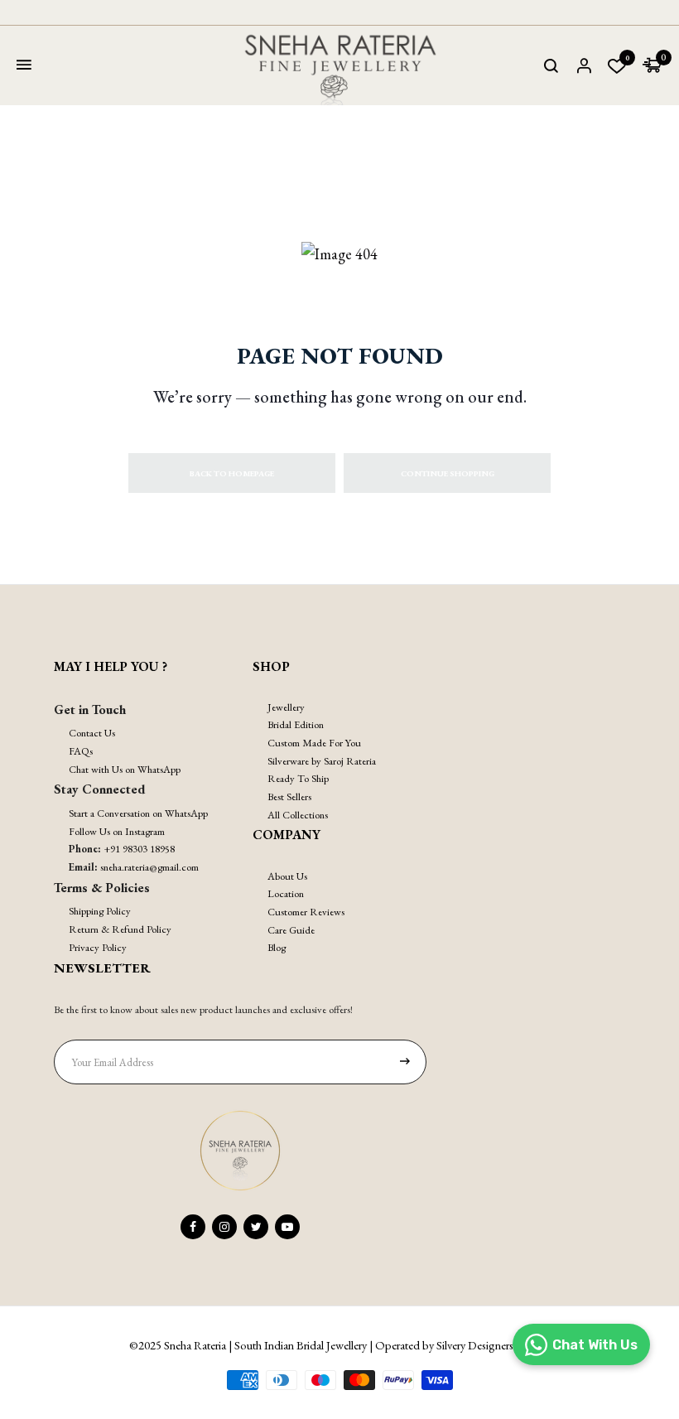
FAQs (81, 751)
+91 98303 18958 (139, 849)
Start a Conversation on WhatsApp (138, 813)
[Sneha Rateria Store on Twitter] (255, 1226)
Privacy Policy (98, 947)
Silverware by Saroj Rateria (321, 761)
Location (285, 893)
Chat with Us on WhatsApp (125, 769)
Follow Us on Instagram (117, 831)
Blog (276, 947)
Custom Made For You (314, 743)
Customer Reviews (305, 912)
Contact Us (92, 733)
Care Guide (291, 930)
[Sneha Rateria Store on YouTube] (287, 1226)
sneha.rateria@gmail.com (149, 867)
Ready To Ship (298, 778)
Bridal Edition (295, 724)
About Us (287, 876)
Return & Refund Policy (120, 929)
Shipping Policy (100, 911)
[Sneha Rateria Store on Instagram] (224, 1226)
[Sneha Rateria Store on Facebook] (193, 1226)
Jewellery (286, 707)
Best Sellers (289, 796)
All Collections (297, 815)
